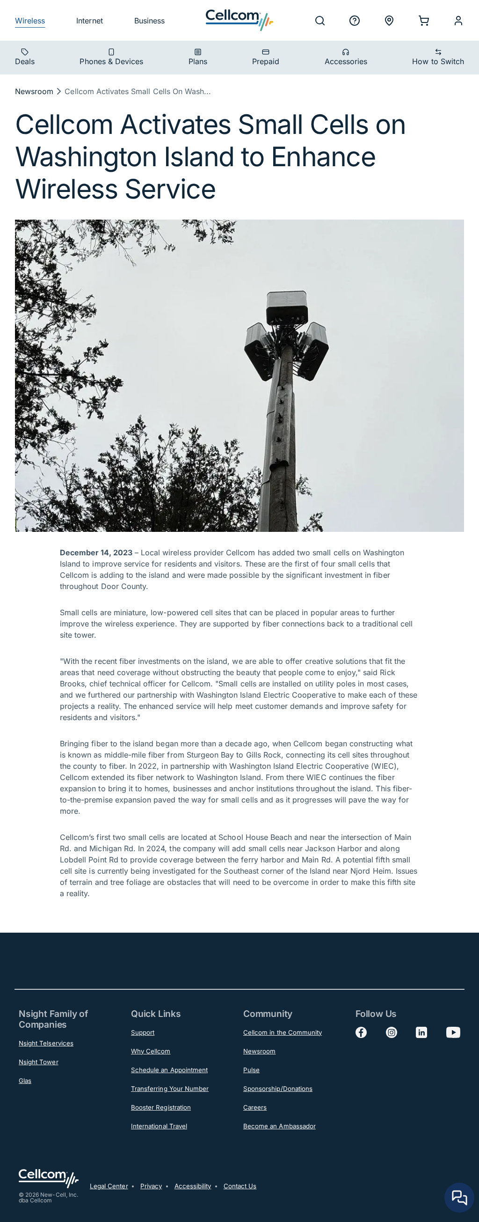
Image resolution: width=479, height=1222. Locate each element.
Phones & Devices (111, 61)
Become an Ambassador (279, 1126)
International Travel (159, 1126)
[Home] (239, 20)
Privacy (151, 1186)
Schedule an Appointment (169, 1070)
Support (142, 1032)
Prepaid (265, 61)
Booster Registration (161, 1107)
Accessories (346, 61)
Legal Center (109, 1186)
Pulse (251, 1070)
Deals (25, 61)
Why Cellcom (151, 1051)
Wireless (30, 20)
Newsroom (34, 91)
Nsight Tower (38, 1062)
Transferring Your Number (170, 1088)
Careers (255, 1107)
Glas (25, 1080)
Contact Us (240, 1186)
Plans (198, 61)
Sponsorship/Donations (277, 1088)
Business (149, 20)
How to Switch (438, 61)
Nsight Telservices (46, 1043)
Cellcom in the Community (282, 1032)
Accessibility (192, 1186)
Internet (89, 20)
